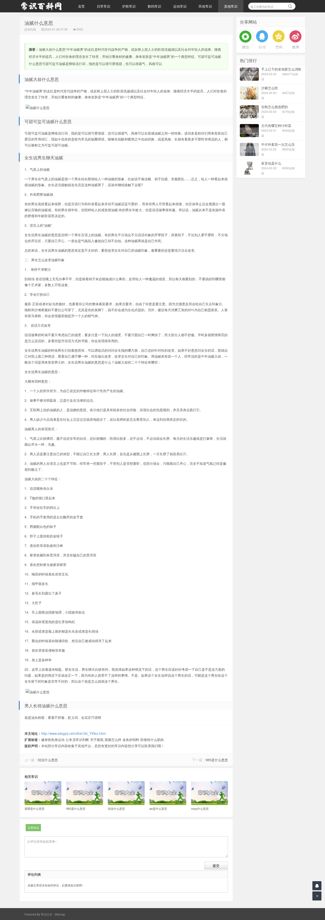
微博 (295, 46)
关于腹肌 (96, 739)
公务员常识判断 (77, 739)
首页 (81, 6)
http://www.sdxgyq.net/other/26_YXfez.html (73, 733)
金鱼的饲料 (131, 739)
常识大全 (46, 914)
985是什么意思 (217, 759)
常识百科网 (43, 6)
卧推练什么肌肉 (152, 739)
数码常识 (154, 6)
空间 (278, 46)
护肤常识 (129, 6)
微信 (245, 46)
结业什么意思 (48, 759)
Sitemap (59, 914)
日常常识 (103, 6)
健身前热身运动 (52, 739)
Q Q (262, 46)
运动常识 (180, 6)
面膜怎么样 (113, 739)
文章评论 (33, 827)
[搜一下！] (290, 5)
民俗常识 (205, 6)
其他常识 (230, 6)
